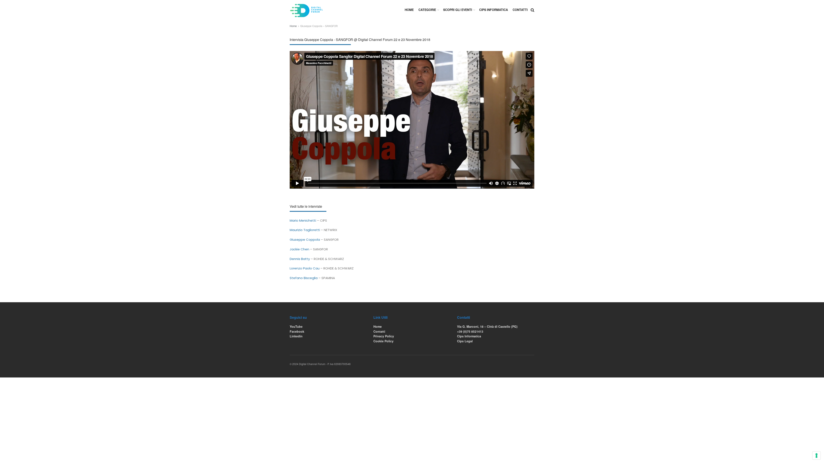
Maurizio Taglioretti (305, 230)
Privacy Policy (383, 336)
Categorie (427, 10)
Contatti (520, 10)
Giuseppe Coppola (305, 239)
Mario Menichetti (303, 220)
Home (409, 10)
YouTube (296, 326)
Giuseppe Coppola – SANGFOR (319, 26)
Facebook (297, 331)
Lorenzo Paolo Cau (305, 268)
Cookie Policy (383, 341)
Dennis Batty (300, 259)
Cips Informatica (493, 10)
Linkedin (296, 336)
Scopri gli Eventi (457, 10)
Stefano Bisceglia (304, 278)
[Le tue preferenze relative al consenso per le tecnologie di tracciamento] (816, 455)
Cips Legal (465, 341)
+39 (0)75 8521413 (470, 331)
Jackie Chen (299, 249)
